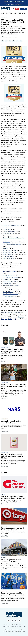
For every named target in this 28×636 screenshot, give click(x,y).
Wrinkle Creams (7, 296)
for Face (11, 290)
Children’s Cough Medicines (11, 225)
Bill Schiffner (4, 396)
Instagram (4, 319)
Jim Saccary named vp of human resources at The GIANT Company (13, 497)
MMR (2, 36)
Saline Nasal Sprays (8, 256)
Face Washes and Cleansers (11, 277)
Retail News (9, 13)
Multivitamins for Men (9, 250)
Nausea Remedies (8, 254)
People (3, 494)
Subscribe (23, 8)
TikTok (10, 319)
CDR (17, 8)
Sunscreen (6, 290)
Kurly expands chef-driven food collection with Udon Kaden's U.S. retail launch (13, 351)
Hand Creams (7, 279)
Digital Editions (6, 626)
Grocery (3, 557)
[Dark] (11, 8)
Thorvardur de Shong (6, 601)
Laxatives (5, 248)
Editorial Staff (12, 624)
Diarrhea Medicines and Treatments (13, 238)
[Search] (13, 8)
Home (2, 13)
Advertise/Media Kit (20, 624)
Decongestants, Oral (9, 234)
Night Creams (7, 283)
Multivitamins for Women (10, 252)
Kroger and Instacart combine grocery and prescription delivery (13, 594)
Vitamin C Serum (8, 292)
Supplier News (22, 13)
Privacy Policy (22, 626)
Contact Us (5, 624)
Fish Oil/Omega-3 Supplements (12, 244)
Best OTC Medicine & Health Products (12, 313)
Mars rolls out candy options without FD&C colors (11, 422)
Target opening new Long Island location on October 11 (12, 529)
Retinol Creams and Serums (11, 286)
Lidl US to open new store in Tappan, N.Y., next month (11, 561)
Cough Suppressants (9, 231)
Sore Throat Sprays (8, 259)
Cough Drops (6, 229)
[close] (26, 3)
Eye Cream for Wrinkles (10, 271)
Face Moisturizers (8, 275)
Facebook (21, 317)
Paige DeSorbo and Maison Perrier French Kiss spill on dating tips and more (13, 386)
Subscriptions (14, 626)
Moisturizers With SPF (9, 281)
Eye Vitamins (6, 242)
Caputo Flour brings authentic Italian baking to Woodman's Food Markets (13, 456)
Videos (15, 13)
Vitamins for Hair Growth (10, 294)
